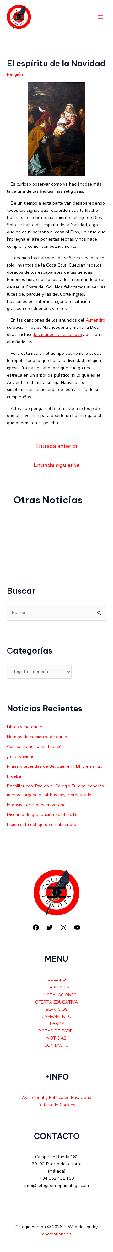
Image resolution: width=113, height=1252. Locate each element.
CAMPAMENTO (56, 1017)
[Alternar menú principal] (100, 17)
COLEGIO (56, 979)
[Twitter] (49, 927)
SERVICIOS (57, 1009)
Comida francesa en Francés (35, 747)
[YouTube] (77, 927)
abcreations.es (56, 1234)
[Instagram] (63, 927)
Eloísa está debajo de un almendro (41, 824)
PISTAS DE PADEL (56, 1031)
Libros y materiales (26, 727)
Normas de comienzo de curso (37, 737)
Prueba (14, 776)
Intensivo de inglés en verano (36, 805)
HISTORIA (60, 988)
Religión (15, 74)
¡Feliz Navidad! (21, 757)
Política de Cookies (56, 1105)
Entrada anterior (56, 446)
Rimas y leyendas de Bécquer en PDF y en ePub (54, 766)
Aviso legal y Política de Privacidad (56, 1098)
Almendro (95, 320)
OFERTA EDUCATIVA (56, 1002)
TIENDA (57, 1024)
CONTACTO (56, 1045)
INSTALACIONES (60, 995)
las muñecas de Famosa (58, 335)
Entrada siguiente (56, 465)
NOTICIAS (56, 1038)
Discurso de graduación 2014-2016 (42, 814)
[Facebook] (36, 927)
